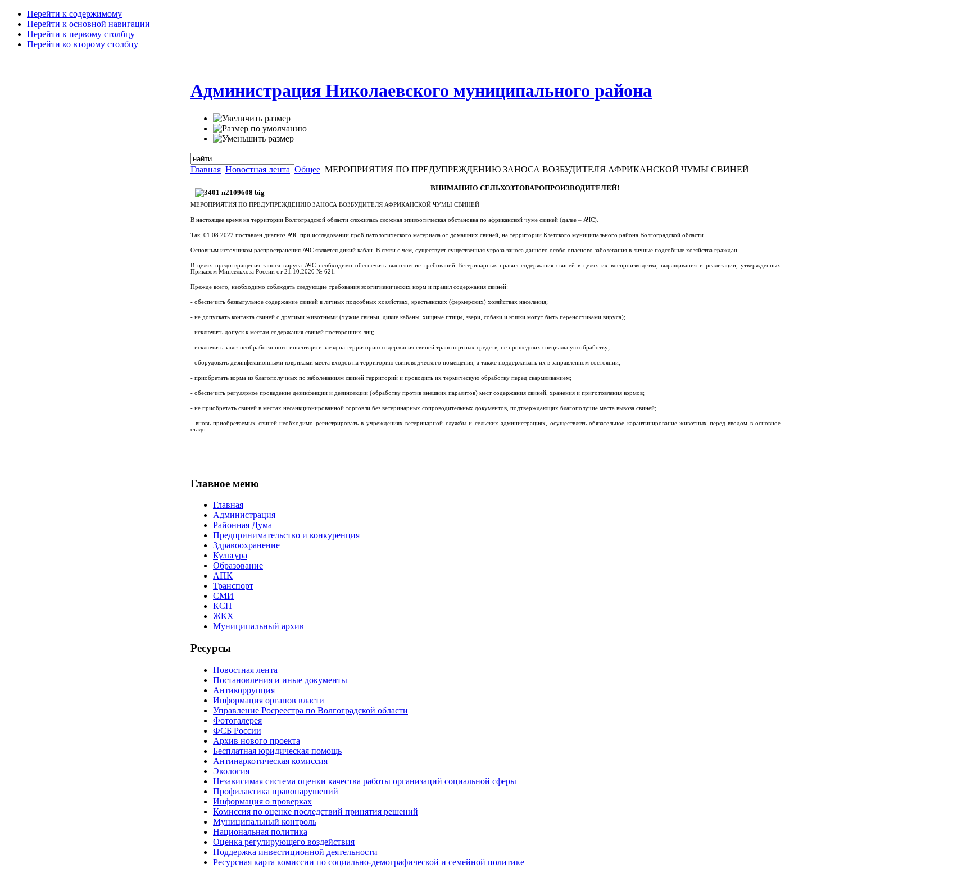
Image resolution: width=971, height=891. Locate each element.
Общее (307, 169)
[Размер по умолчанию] (260, 129)
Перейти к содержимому (74, 14)
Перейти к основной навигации (88, 24)
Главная (205, 169)
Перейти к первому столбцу (81, 34)
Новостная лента (257, 169)
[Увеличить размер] (252, 118)
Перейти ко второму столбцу (82, 44)
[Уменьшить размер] (253, 139)
